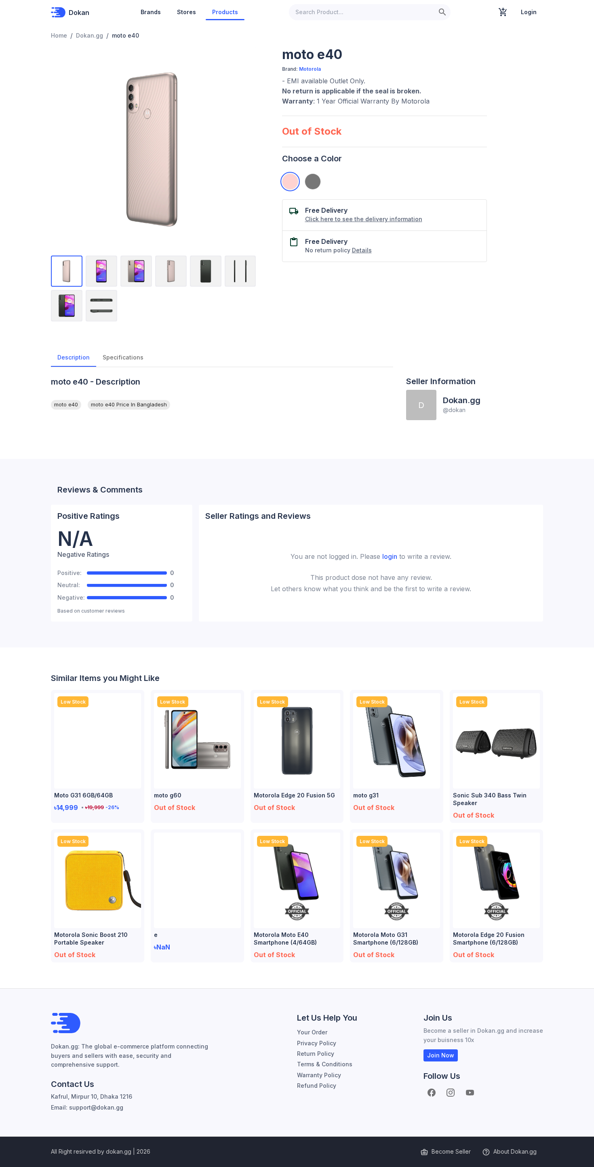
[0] (503, 12)
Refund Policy (316, 1085)
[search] (442, 12)
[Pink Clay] (290, 181)
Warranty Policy (319, 1075)
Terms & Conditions (324, 1064)
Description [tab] (73, 357)
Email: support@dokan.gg (87, 1107)
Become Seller (451, 1151)
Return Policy (315, 1053)
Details (362, 250)
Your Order (312, 1032)
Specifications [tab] (123, 357)
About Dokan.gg (515, 1151)
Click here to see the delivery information (363, 219)
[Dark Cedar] (313, 181)
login (389, 556)
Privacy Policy (316, 1043)
